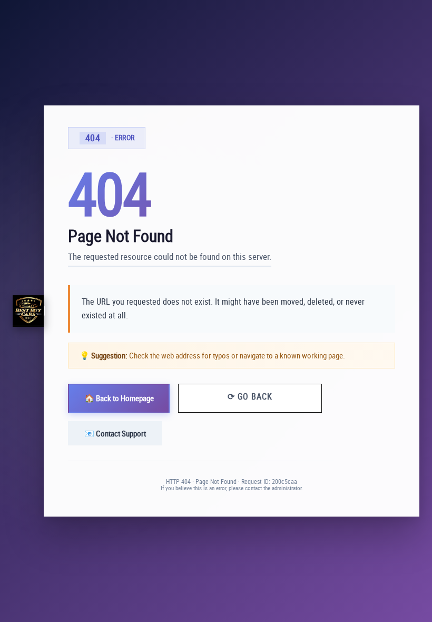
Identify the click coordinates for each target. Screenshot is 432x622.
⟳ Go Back (250, 396)
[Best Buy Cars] (28, 310)
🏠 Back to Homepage (119, 398)
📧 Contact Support (115, 433)
